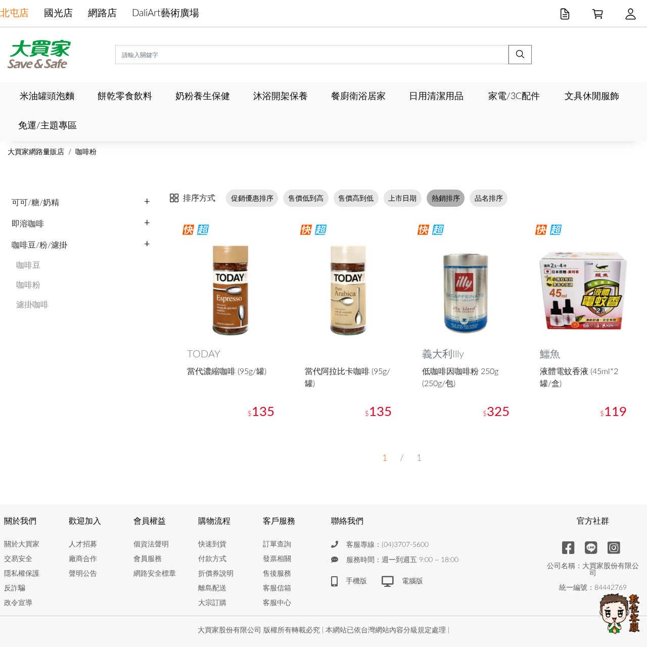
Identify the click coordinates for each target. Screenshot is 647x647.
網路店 (102, 13)
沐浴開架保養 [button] (280, 96)
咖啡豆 (28, 265)
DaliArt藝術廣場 (165, 13)
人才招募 (83, 544)
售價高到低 (356, 198)
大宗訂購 (212, 603)
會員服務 (147, 559)
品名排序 (489, 198)
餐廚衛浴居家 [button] (358, 96)
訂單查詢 (277, 544)
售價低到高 (306, 198)
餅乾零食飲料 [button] (125, 96)
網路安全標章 (154, 573)
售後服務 (277, 573)
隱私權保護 (21, 573)
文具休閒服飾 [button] (592, 96)
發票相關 (277, 559)
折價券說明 (216, 573)
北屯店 (14, 13)
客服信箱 (277, 588)
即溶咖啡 (28, 224)
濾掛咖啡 (32, 305)
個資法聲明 (151, 544)
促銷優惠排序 (252, 198)
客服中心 (277, 603)
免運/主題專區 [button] (47, 125)
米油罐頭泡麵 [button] (47, 96)
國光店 (58, 13)
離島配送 (212, 588)
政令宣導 (18, 603)
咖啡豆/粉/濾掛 (39, 245)
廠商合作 (83, 559)
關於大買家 (21, 544)
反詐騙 (14, 588)
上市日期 (402, 198)
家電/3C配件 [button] (514, 96)
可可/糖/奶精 (35, 203)
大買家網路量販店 (36, 152)
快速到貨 (212, 544)
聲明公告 (83, 573)
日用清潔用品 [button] (436, 96)
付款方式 (212, 559)
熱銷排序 (446, 198)
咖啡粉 (86, 152)
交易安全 (18, 559)
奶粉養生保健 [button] (202, 96)
